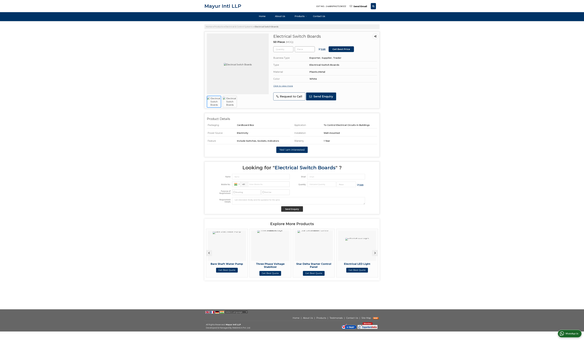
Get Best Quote (223, 270)
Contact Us (319, 16)
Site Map (366, 318)
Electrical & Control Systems (239, 27)
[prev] (209, 253)
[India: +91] (236, 184)
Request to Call (290, 96)
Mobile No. (226, 184)
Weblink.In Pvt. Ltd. (241, 328)
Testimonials (336, 318)
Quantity (302, 184)
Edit (323, 49)
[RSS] (376, 318)
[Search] (373, 6)
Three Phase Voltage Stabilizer (267, 265)
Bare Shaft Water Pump (224, 263)
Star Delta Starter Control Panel (310, 265)
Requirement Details (225, 201)
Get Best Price (341, 49)
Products (300, 16)
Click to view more (283, 86)
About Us (280, 16)
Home (262, 16)
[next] (375, 253)
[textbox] (305, 49)
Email (303, 176)
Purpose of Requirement (225, 192)
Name (228, 176)
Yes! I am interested (292, 149)
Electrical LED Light (354, 263)
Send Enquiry (323, 96)
